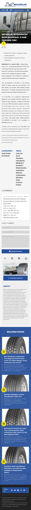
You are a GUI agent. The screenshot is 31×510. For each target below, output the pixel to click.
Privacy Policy (24, 503)
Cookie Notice (15, 506)
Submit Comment (16, 251)
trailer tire (19, 153)
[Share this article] (25, 258)
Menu (3, 10)
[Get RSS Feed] (5, 258)
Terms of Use (5, 504)
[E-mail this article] (18, 258)
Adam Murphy (20, 160)
